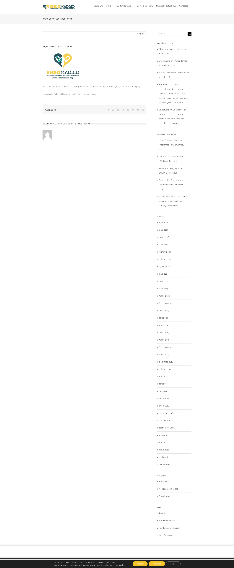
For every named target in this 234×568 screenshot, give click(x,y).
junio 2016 (163, 442)
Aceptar (140, 564)
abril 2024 (163, 288)
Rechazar (157, 564)
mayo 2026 (164, 237)
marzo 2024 (164, 296)
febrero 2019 (165, 347)
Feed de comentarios (169, 528)
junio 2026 (163, 230)
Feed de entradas (167, 520)
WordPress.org (166, 535)
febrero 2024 (165, 303)
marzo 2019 (164, 340)
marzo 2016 (164, 464)
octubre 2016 (165, 420)
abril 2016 (163, 457)
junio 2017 (163, 376)
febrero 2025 (165, 252)
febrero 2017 (164, 398)
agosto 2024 (164, 266)
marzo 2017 (164, 391)
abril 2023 (163, 318)
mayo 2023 (164, 310)
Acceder (163, 513)
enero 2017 (164, 406)
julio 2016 (163, 435)
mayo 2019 (164, 332)
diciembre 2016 (166, 413)
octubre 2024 (165, 259)
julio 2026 (163, 222)
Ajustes (173, 564)
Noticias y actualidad (168, 489)
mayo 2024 (164, 281)
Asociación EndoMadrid (54, 94)
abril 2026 (163, 244)
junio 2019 (163, 325)
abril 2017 (163, 384)
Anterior (142, 34)
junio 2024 (163, 274)
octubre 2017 (165, 369)
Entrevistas (164, 481)
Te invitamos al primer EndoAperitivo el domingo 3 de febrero (173, 201)
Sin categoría (165, 496)
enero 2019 (164, 354)
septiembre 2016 (166, 428)
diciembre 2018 (166, 362)
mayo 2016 (164, 450)
